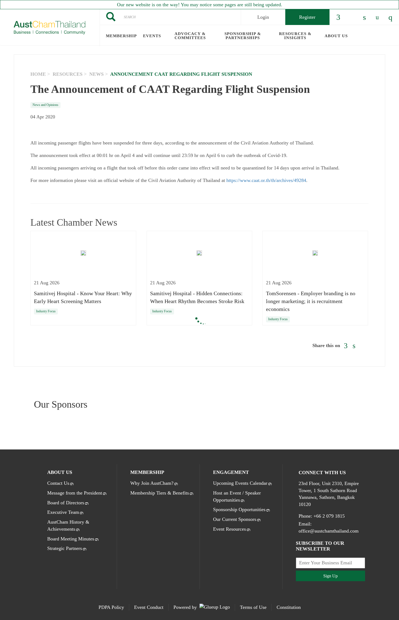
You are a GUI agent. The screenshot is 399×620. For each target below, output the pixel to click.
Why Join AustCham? (151, 483)
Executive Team (63, 512)
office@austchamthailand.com (329, 531)
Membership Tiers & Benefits (159, 493)
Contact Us (58, 483)
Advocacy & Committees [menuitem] (190, 36)
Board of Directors (65, 502)
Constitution (289, 607)
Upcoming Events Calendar (240, 483)
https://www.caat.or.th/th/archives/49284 (266, 180)
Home (38, 74)
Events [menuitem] (152, 36)
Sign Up (330, 576)
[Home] (50, 27)
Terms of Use (253, 607)
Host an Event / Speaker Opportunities (237, 496)
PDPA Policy (111, 607)
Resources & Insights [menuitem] (295, 36)
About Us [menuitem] (336, 36)
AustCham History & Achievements (68, 525)
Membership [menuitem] (121, 36)
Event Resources (229, 529)
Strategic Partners (64, 548)
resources (68, 74)
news (96, 74)
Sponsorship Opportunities (239, 509)
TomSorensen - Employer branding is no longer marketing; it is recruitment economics (310, 301)
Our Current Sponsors (234, 519)
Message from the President (74, 493)
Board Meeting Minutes (70, 539)
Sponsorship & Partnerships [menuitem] (242, 36)
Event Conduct (148, 607)
